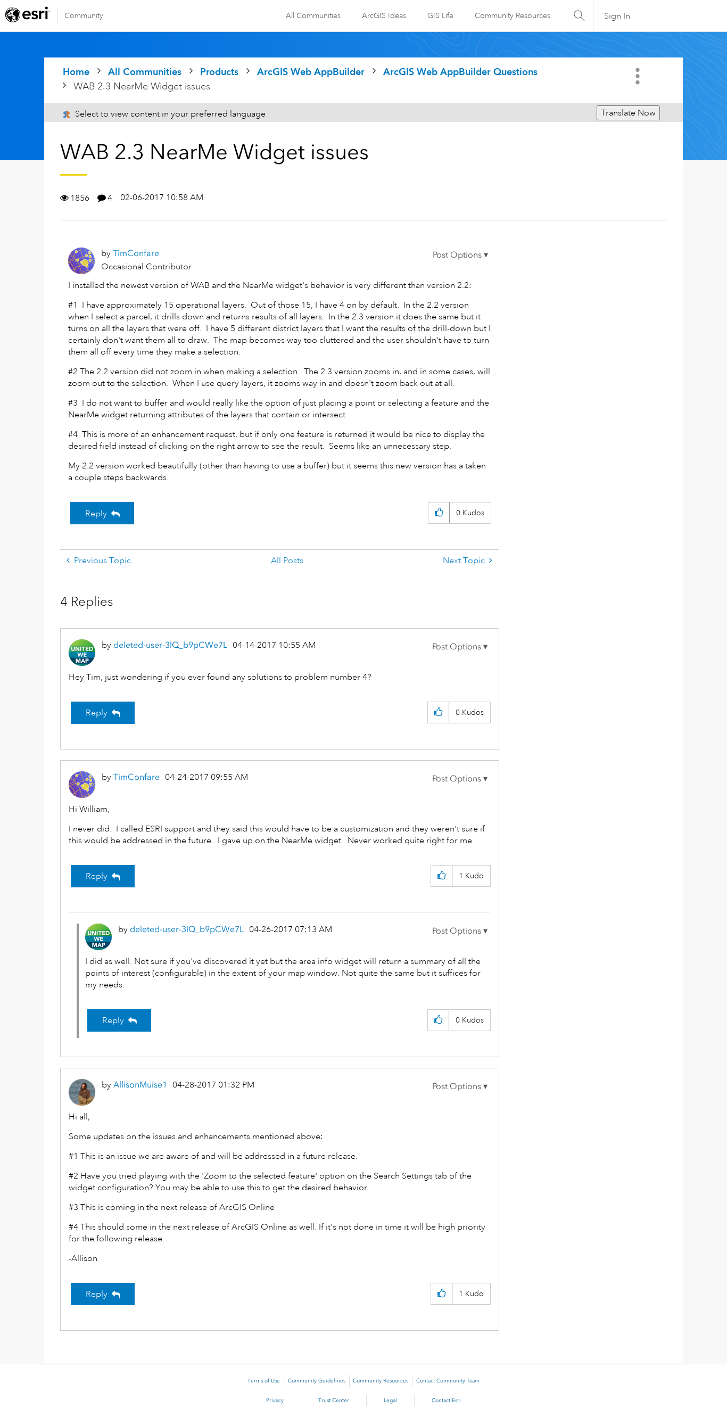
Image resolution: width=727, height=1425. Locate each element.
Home (76, 71)
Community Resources (512, 15)
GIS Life (440, 15)
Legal (390, 1400)
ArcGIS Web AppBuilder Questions (460, 71)
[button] (460, 255)
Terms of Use (263, 1381)
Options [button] (638, 76)
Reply (96, 513)
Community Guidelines (316, 1381)
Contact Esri (446, 1400)
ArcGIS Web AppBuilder (311, 71)
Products (219, 71)
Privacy (275, 1400)
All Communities (313, 15)
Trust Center (333, 1400)
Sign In (617, 16)
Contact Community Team (448, 1381)
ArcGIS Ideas (384, 15)
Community (83, 15)
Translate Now (628, 113)
